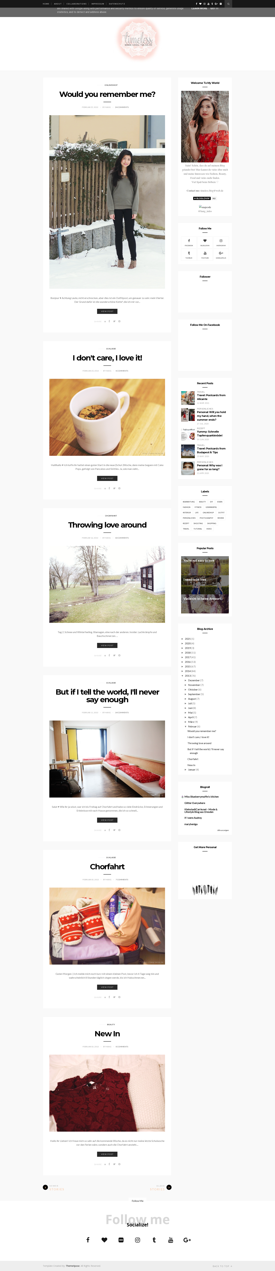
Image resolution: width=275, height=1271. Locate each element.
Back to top (221, 1266)
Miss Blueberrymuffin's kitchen (201, 796)
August (192, 698)
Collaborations (77, 4)
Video (209, 529)
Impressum (97, 4)
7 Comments (122, 879)
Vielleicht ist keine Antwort (202, 598)
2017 (188, 657)
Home (46, 4)
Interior (187, 512)
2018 (188, 652)
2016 (188, 661)
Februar (192, 726)
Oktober (193, 689)
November (194, 684)
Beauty (111, 1024)
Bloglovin (205, 245)
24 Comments (122, 107)
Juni (190, 707)
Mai (190, 712)
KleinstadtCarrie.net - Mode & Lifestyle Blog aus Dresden (200, 810)
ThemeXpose (73, 1265)
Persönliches (189, 518)
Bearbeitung (189, 502)
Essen (219, 502)
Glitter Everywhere (194, 802)
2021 (188, 638)
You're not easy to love (198, 560)
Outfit (221, 512)
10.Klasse (111, 348)
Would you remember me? (107, 94)
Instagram (221, 245)
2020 (188, 643)
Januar (191, 769)
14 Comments (122, 712)
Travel (186, 529)
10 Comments (122, 538)
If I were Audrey (193, 817)
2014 (188, 670)
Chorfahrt (111, 516)
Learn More (199, 8)
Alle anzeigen (223, 830)
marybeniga (190, 824)
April (191, 717)
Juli (190, 703)
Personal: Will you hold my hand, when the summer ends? (211, 416)
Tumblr (189, 258)
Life (196, 512)
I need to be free (194, 579)
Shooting (198, 523)
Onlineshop (111, 85)
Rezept (186, 523)
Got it (214, 8)
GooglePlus (221, 258)
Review (221, 518)
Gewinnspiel (211, 507)
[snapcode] (205, 207)
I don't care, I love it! (107, 357)
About (58, 4)
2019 (188, 647)
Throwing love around (107, 524)
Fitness (198, 507)
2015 (188, 666)
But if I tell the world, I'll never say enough (107, 695)
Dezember (194, 680)
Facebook (189, 245)
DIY (211, 502)
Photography (206, 518)
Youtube (205, 258)
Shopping (211, 523)
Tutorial (198, 529)
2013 (188, 675)
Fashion (186, 507)
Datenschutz (117, 4)
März (191, 721)
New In (107, 1033)
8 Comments (122, 371)
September (194, 694)
